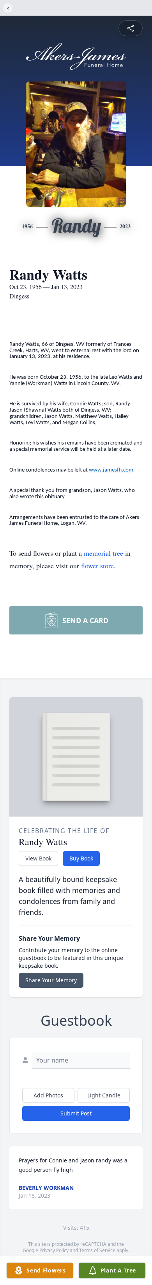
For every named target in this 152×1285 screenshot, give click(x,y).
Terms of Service (97, 1250)
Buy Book (81, 858)
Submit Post (76, 1113)
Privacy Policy (54, 1250)
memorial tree (103, 553)
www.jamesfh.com (111, 470)
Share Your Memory (51, 980)
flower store (97, 565)
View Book (38, 858)
